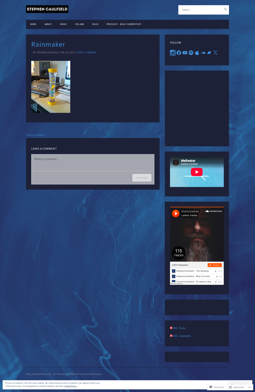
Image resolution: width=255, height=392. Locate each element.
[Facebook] (179, 52)
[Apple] (197, 52)
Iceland (79, 24)
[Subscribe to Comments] (171, 336)
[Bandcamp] (209, 52)
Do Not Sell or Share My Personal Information (78, 374)
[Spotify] (191, 52)
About (48, 24)
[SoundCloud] (203, 52)
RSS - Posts (179, 328)
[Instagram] (173, 52)
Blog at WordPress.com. (39, 374)
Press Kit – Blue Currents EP (124, 24)
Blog (95, 24)
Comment (142, 177)
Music (63, 24)
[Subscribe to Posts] (171, 328)
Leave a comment (87, 52)
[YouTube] (185, 52)
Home (33, 24)
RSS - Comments (182, 336)
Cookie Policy (70, 386)
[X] (215, 52)
